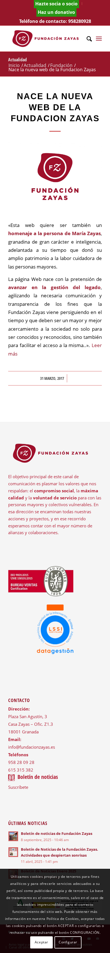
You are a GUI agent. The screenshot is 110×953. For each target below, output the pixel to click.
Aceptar (41, 942)
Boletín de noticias (37, 777)
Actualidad (17, 60)
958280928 (79, 21)
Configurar (68, 942)
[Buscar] (86, 38)
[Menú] (99, 38)
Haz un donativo (56, 12)
